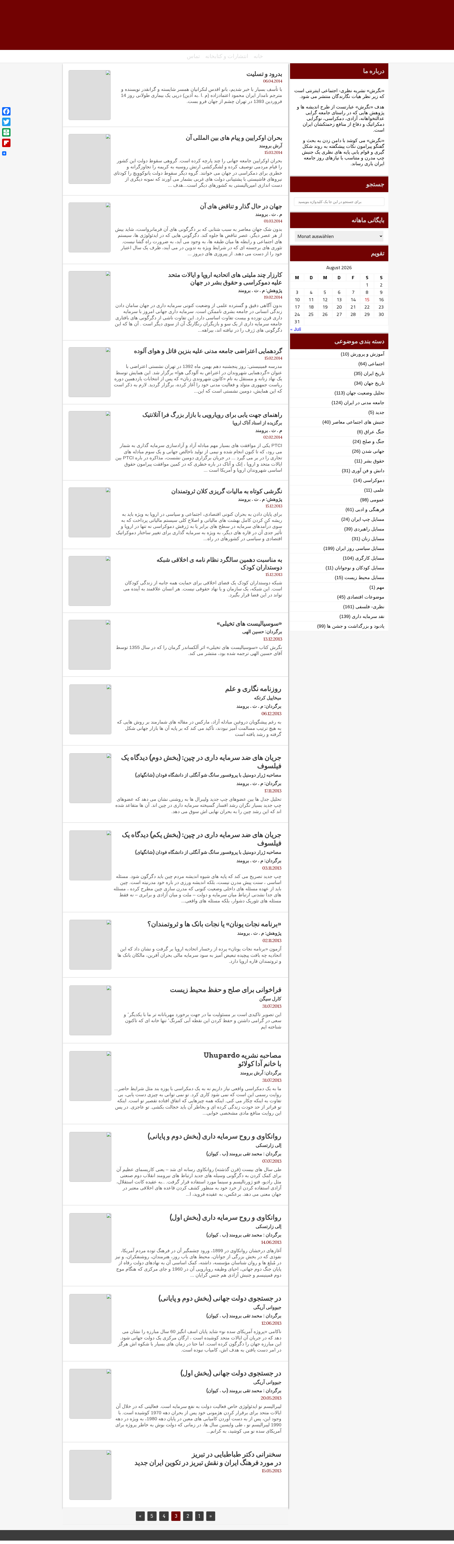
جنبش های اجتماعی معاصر (358, 422)
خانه (258, 56)
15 (367, 299)
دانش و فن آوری (368, 470)
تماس (193, 56)
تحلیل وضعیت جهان (365, 393)
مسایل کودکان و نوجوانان (359, 567)
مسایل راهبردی (369, 529)
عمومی (377, 499)
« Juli (295, 328)
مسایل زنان (373, 538)
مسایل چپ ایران (367, 519)
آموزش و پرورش (367, 354)
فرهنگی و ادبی (369, 509)
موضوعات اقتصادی (365, 597)
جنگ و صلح (373, 441)
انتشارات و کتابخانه (226, 56)
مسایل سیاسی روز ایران (360, 548)
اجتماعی (376, 363)
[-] (227, 27)
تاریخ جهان (374, 383)
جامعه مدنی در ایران (364, 402)
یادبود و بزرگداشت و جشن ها (355, 626)
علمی (378, 490)
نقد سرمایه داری (368, 616)
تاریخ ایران (374, 373)
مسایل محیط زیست (364, 577)
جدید (379, 412)
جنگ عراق (374, 431)
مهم (380, 587)
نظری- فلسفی (369, 606)
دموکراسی (373, 480)
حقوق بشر (374, 461)
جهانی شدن (373, 451)
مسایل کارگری (369, 558)
